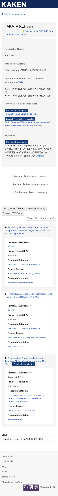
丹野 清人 (12, 246)
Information (7, 456)
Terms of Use (8, 476)
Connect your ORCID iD (36, 31)
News (4, 471)
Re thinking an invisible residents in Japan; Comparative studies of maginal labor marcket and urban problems (27, 230)
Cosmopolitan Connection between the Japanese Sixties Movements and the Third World (26, 361)
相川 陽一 (12, 310)
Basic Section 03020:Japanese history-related (27, 122)
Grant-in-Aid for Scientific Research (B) (24, 264)
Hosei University (15, 419)
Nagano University (16, 347)
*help (51, 31)
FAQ (4, 466)
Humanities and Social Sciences (20, 114)
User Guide (7, 461)
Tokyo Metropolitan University (20, 283)
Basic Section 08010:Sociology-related (23, 125)
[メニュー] (54, 4)
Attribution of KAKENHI (13, 482)
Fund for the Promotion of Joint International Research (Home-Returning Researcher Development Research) (26, 398)
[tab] (30, 176)
